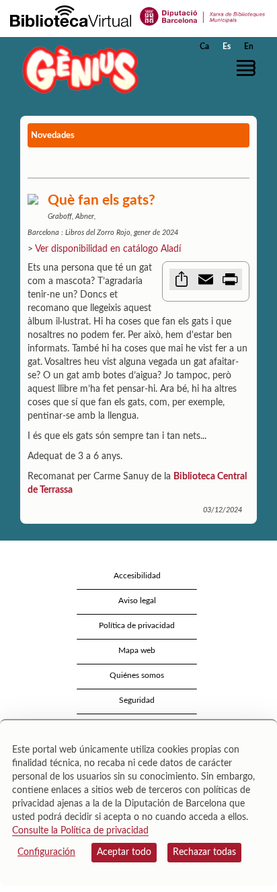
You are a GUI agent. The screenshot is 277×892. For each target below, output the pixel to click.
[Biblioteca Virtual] (70, 15)
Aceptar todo (124, 852)
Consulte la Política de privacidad (80, 830)
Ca (204, 46)
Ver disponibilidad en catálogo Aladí (108, 249)
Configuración (46, 852)
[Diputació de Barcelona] (202, 15)
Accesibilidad (137, 576)
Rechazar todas (204, 852)
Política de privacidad (137, 625)
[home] (77, 69)
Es (227, 46)
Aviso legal (137, 600)
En (248, 46)
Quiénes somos (137, 675)
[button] (248, 68)
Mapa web (136, 650)
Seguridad (137, 700)
